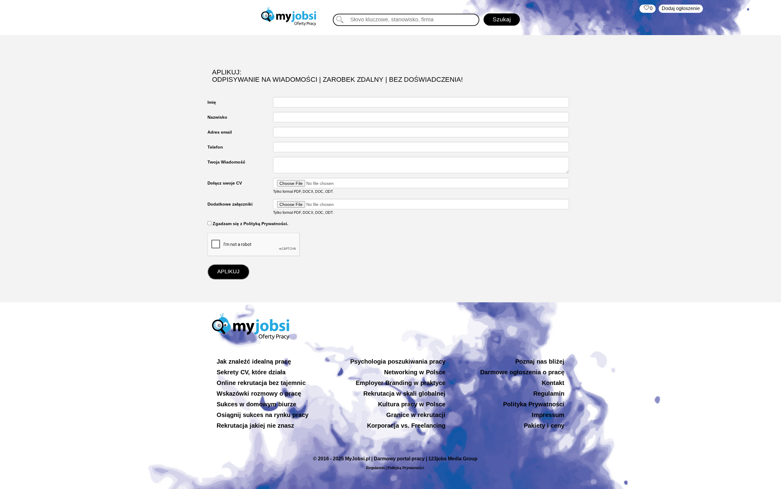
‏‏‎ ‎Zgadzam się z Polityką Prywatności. (249, 223)
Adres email (219, 132)
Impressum (548, 415)
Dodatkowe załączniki (230, 204)
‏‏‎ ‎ (647, 8)
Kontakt (553, 382)
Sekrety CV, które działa (251, 372)
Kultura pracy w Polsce (411, 404)
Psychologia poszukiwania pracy (397, 361)
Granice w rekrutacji (415, 415)
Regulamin (548, 393)
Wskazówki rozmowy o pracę (259, 393)
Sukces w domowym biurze (256, 404)
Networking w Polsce (414, 372)
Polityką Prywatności (405, 468)
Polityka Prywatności (533, 404)
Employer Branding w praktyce (400, 382)
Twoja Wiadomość (226, 162)
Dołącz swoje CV (224, 183)
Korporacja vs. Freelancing (406, 425)
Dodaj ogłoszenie (681, 8)
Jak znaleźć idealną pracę (254, 361)
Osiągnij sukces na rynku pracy (262, 415)
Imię (211, 102)
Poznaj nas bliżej (539, 361)
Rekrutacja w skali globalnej (404, 393)
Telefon (215, 147)
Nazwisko (217, 117)
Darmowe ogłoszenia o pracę (522, 372)
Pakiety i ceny (544, 425)
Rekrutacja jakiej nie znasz (255, 425)
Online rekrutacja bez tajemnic (261, 382)
